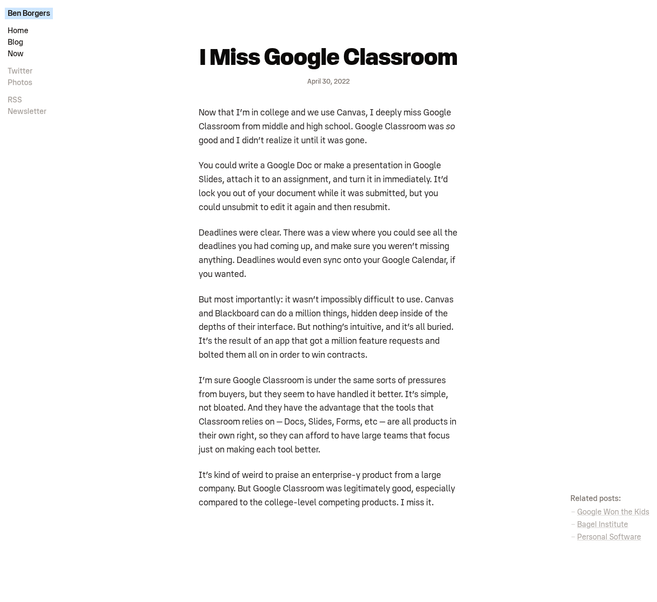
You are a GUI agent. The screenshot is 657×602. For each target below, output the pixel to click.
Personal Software (609, 537)
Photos (20, 83)
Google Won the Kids (613, 512)
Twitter (20, 71)
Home (18, 31)
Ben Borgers (29, 13)
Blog (15, 42)
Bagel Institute (602, 524)
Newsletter (27, 111)
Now (16, 54)
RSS (15, 100)
